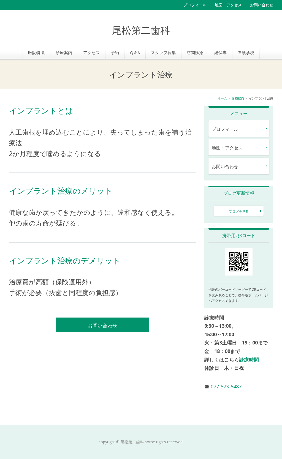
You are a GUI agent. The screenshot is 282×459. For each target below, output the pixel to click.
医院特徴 (36, 52)
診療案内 (64, 52)
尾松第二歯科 (141, 31)
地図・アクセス (228, 4)
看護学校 (246, 52)
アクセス (91, 52)
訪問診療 (195, 52)
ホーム (222, 98)
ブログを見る (239, 211)
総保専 (220, 52)
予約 (115, 52)
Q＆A (135, 52)
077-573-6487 (226, 386)
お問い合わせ (261, 4)
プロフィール (195, 4)
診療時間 (249, 359)
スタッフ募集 (163, 52)
